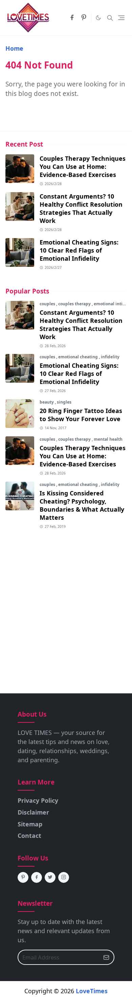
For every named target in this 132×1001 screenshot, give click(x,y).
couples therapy (75, 304)
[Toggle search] (110, 18)
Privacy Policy (38, 800)
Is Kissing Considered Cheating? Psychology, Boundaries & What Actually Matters (82, 505)
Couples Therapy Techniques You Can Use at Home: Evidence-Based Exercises (83, 166)
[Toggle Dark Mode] (98, 17)
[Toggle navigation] (121, 17)
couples (48, 304)
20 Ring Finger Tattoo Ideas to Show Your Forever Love (81, 415)
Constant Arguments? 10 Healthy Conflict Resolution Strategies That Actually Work (81, 208)
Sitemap (30, 824)
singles (64, 402)
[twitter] (50, 877)
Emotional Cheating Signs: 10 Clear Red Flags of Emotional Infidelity (79, 250)
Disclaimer (33, 812)
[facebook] (72, 18)
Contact (29, 835)
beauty (47, 402)
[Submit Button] (106, 957)
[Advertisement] (66, 603)
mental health (108, 439)
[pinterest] (84, 18)
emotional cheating (78, 357)
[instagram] (63, 877)
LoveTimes (92, 991)
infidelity (110, 357)
